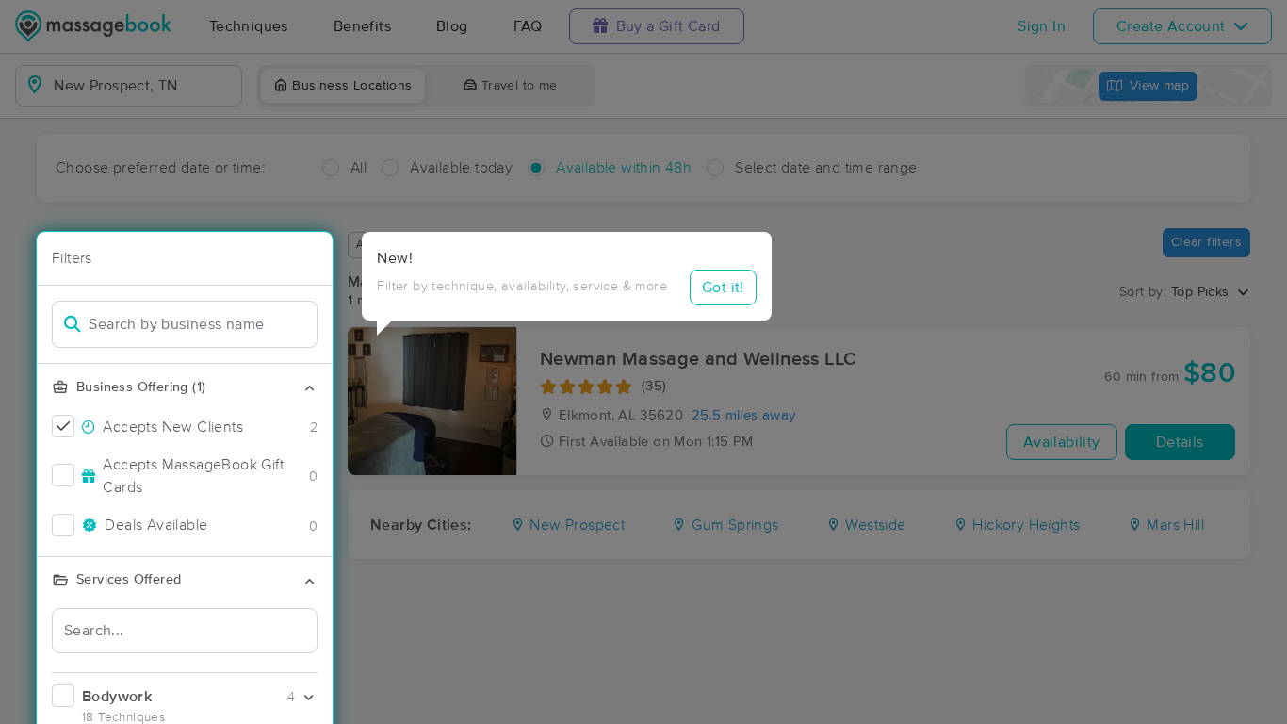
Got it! (723, 287)
